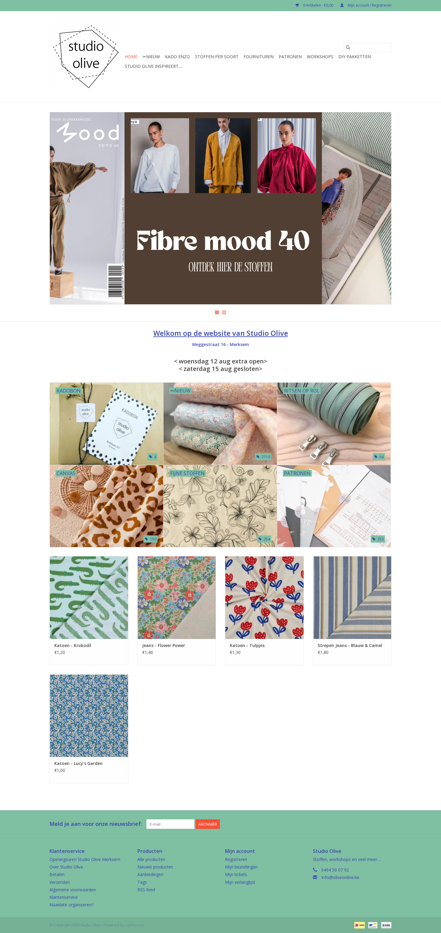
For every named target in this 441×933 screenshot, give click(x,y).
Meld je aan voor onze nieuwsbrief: (96, 824)
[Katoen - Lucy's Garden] (89, 715)
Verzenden (60, 882)
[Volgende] (380, 210)
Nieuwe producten (155, 867)
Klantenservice (64, 897)
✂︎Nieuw (151, 56)
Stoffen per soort (216, 56)
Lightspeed (134, 925)
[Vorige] (61, 210)
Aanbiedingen (150, 874)
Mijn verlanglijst (240, 882)
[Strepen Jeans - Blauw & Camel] (352, 597)
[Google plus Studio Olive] (376, 824)
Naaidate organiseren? (71, 904)
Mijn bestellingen (241, 867)
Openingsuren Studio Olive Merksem (85, 859)
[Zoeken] (348, 47)
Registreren (236, 859)
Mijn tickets (236, 874)
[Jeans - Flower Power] (176, 597)
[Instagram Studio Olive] (387, 824)
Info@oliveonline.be (340, 877)
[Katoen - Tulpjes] (264, 597)
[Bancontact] (372, 924)
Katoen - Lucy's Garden (78, 763)
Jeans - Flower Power (163, 645)
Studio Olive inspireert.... (153, 66)
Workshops (320, 56)
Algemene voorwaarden (73, 889)
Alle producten (151, 859)
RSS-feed (146, 889)
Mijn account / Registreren (369, 5)
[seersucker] (220, 208)
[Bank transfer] (385, 924)
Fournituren (259, 56)
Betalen (57, 874)
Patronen (290, 56)
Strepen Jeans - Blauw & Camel (350, 645)
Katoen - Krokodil (72, 645)
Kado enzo (177, 56)
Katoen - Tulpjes (247, 645)
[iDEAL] (358, 924)
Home (131, 56)
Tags (142, 882)
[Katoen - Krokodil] (89, 597)
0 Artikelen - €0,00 (318, 5)
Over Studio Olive (66, 867)
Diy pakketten (354, 56)
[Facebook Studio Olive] (365, 824)
